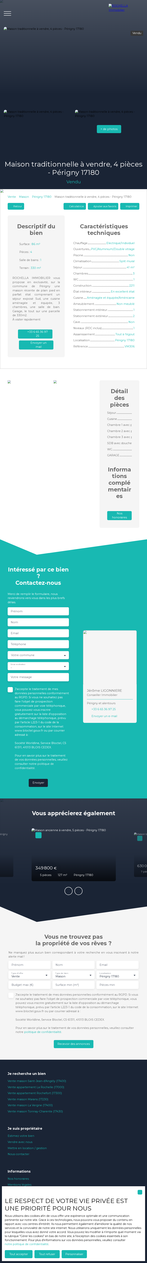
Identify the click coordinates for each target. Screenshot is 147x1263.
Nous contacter (18, 1154)
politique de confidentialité (42, 1032)
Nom (14, 622)
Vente (12, 197)
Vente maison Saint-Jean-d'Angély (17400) (37, 1081)
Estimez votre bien (21, 1136)
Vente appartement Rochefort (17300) (35, 1093)
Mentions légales (19, 1184)
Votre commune (22, 655)
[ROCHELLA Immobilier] (126, 13)
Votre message (21, 677)
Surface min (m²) (67, 985)
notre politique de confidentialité (26, 1244)
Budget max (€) (22, 985)
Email (15, 633)
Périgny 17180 (41, 197)
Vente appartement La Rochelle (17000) (36, 1087)
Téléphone (18, 644)
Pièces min (107, 985)
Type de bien (61, 973)
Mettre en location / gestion (27, 1148)
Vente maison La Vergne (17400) (30, 1105)
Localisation (105, 973)
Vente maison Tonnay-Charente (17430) (35, 1111)
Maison (24, 197)
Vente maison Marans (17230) (28, 1099)
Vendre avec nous (20, 1142)
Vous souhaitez (18, 664)
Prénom (17, 611)
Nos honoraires (18, 1178)
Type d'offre (17, 973)
